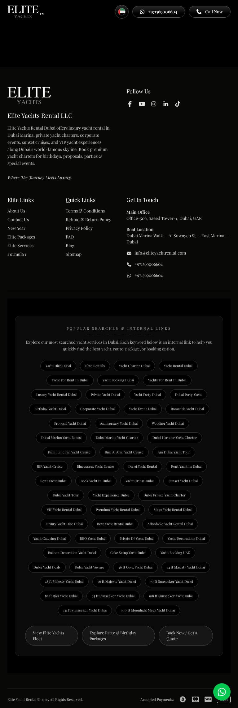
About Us (16, 211)
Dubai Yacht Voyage (89, 567)
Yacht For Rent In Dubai (70, 380)
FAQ (70, 237)
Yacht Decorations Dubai (186, 538)
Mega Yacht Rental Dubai (173, 509)
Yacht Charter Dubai (134, 365)
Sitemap (74, 254)
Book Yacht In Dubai (96, 480)
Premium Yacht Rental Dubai (117, 509)
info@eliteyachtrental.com (160, 253)
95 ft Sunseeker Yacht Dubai (113, 596)
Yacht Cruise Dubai (140, 480)
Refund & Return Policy (88, 219)
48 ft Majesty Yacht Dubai (64, 581)
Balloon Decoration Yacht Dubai (72, 552)
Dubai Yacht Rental (142, 466)
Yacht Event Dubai (142, 408)
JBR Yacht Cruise (50, 466)
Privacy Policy (79, 228)
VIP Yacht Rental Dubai (64, 509)
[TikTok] (177, 103)
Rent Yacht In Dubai (186, 466)
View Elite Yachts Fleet (48, 635)
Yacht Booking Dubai (118, 380)
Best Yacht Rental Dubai (115, 523)
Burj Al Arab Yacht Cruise (124, 452)
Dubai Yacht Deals (46, 567)
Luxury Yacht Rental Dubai (56, 394)
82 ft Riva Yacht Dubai (61, 596)
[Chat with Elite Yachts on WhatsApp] (222, 692)
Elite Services (20, 245)
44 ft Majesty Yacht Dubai (186, 567)
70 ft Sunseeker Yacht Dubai (171, 581)
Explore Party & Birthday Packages (113, 635)
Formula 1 (16, 254)
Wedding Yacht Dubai (168, 423)
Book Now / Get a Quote (181, 635)
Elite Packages (21, 237)
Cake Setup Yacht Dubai (128, 552)
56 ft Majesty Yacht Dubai (117, 581)
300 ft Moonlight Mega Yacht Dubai (148, 610)
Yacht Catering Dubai (49, 538)
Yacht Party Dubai (147, 394)
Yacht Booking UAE (175, 552)
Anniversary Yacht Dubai (119, 423)
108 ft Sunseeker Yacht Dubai (171, 596)
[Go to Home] (22, 12)
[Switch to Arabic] (122, 12)
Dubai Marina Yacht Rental (61, 437)
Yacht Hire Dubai (58, 365)
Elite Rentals (95, 365)
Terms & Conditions (85, 211)
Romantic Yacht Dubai (187, 408)
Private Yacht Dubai (105, 394)
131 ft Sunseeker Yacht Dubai (85, 610)
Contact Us (18, 219)
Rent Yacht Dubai (53, 480)
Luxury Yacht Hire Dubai (64, 523)
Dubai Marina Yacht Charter (117, 437)
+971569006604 (148, 264)
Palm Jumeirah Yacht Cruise (69, 452)
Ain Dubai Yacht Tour (174, 452)
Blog (70, 245)
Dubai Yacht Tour (66, 495)
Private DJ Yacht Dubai (136, 538)
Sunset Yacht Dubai (183, 480)
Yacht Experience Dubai (111, 495)
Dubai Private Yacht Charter (164, 495)
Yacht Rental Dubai (178, 365)
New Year (16, 228)
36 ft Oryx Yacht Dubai (135, 567)
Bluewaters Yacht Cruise (95, 466)
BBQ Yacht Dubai (92, 538)
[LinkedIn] (166, 103)
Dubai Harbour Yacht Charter (174, 437)
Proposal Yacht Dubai (70, 423)
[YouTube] (142, 103)
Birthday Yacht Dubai (50, 408)
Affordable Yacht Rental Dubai (170, 523)
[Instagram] (153, 103)
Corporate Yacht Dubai (97, 408)
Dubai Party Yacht (188, 394)
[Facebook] (130, 103)
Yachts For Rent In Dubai (167, 380)
